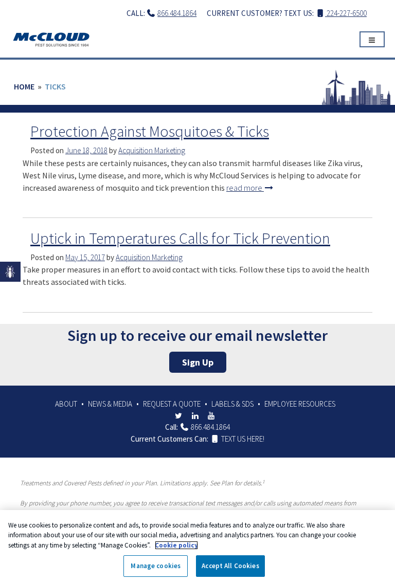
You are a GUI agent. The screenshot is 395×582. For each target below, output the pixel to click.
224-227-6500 (346, 13)
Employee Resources (299, 404)
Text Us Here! (242, 439)
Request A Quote (172, 404)
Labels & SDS (232, 404)
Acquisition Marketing (151, 150)
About (66, 404)
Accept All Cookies (230, 565)
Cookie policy (176, 545)
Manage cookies (156, 565)
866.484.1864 (176, 13)
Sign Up (197, 362)
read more (245, 188)
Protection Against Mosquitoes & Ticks (149, 131)
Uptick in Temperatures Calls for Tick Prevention (180, 238)
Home (24, 86)
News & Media (110, 404)
